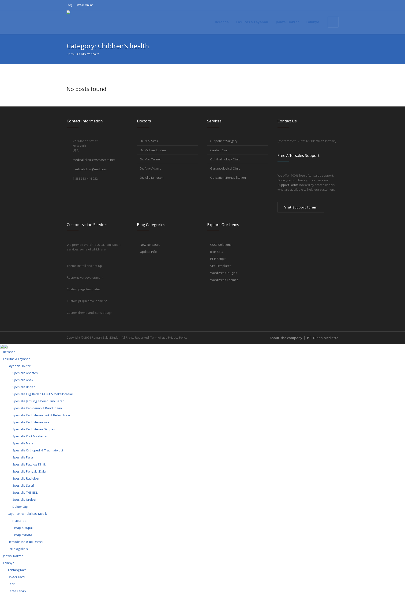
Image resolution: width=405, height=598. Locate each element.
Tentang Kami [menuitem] (17, 570)
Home (71, 54)
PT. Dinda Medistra (322, 338)
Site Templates (220, 266)
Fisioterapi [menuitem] (19, 521)
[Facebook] (305, 5)
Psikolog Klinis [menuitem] (18, 549)
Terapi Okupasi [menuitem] (23, 528)
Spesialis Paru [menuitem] (22, 457)
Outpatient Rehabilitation (228, 177)
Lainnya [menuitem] (8, 563)
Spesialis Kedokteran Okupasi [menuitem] (34, 429)
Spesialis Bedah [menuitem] (23, 387)
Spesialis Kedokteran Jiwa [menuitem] (30, 422)
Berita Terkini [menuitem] (17, 591)
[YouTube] (327, 5)
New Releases (150, 244)
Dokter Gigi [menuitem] (20, 506)
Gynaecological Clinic (225, 168)
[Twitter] (320, 5)
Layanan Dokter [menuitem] (19, 366)
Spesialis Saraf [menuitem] (23, 485)
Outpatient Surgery (223, 141)
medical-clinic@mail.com (90, 169)
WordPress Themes (224, 280)
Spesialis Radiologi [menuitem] (25, 478)
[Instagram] (312, 5)
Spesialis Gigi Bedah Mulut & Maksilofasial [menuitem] (42, 394)
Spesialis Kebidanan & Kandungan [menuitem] (37, 408)
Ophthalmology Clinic (225, 159)
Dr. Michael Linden (153, 150)
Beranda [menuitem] (9, 352)
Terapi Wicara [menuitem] (22, 535)
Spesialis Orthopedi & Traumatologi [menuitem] (37, 450)
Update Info (148, 252)
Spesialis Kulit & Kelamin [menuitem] (29, 436)
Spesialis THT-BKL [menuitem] (25, 492)
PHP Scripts (218, 259)
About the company (286, 338)
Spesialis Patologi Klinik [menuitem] (29, 464)
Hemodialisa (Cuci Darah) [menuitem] (25, 542)
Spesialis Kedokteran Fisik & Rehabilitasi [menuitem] (41, 415)
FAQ (69, 5)
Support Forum (288, 185)
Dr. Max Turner (150, 159)
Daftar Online (85, 5)
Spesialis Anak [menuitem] (22, 380)
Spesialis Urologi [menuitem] (24, 499)
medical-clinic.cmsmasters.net (94, 160)
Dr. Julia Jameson (152, 177)
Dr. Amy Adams (150, 168)
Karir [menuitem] (11, 584)
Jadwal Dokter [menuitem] (13, 556)
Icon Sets (216, 252)
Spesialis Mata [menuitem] (22, 443)
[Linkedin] (335, 5)
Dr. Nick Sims (149, 141)
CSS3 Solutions (221, 244)
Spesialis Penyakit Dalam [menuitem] (30, 471)
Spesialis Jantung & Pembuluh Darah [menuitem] (38, 401)
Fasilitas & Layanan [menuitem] (16, 359)
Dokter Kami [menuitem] (16, 577)
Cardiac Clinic (219, 150)
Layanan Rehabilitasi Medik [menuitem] (27, 513)
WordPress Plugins (223, 273)
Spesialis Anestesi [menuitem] (25, 373)
